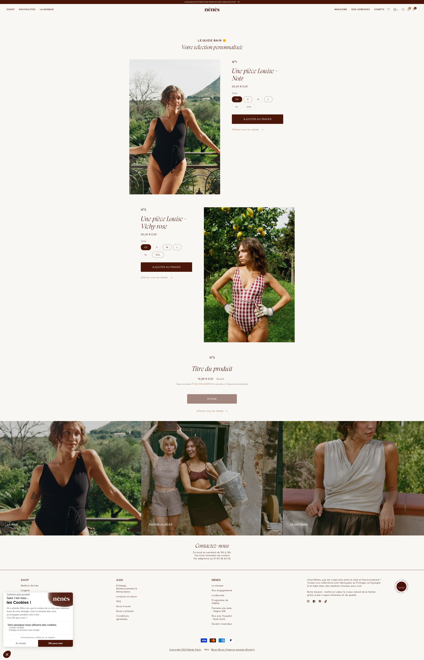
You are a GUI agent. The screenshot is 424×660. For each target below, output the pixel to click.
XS (237, 99)
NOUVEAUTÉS (27, 9)
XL (238, 107)
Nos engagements (222, 590)
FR (395, 9)
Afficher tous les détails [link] (210, 411)
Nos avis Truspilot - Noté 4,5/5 (222, 617)
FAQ (118, 601)
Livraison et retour (126, 596)
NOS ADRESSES (360, 9)
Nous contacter (125, 611)
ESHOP (11, 9)
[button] (403, 9)
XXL (251, 107)
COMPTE (379, 9)
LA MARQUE (47, 9)
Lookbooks (218, 595)
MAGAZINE (341, 9)
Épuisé (212, 398)
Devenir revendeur (222, 624)
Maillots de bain (30, 585)
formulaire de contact (217, 555)
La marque (217, 585)
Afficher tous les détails (246, 129)
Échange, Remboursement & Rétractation (126, 588)
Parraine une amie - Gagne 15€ (222, 609)
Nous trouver (123, 606)
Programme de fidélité (220, 601)
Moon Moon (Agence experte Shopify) (233, 649)
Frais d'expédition (203, 383)
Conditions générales (122, 617)
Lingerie (25, 590)
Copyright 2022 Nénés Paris (185, 649)
